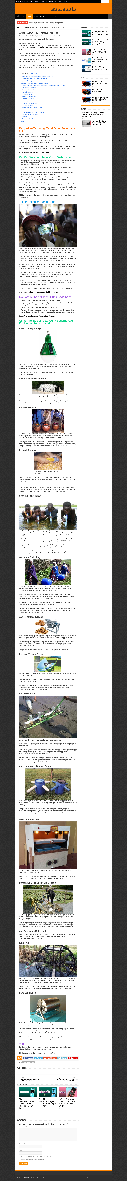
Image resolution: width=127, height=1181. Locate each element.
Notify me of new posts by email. (32, 1160)
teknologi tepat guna (28, 1062)
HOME (31, 1)
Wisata (36, 16)
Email (21, 1150)
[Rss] (99, 2)
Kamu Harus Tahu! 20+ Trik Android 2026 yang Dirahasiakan (100, 59)
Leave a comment (46, 36)
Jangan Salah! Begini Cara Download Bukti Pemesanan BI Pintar (99, 67)
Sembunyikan (33, 73)
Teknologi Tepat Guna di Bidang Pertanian (44, 292)
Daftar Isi (18, 1)
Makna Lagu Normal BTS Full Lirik (99, 90)
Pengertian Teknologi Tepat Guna (37, 152)
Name (22, 1144)
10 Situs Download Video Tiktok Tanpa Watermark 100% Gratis (67, 1102)
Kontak (36, 1)
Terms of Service (62, 1)
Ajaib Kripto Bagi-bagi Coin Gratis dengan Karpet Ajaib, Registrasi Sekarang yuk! (94, 114)
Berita (23, 16)
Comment (23, 1127)
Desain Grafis (55, 16)
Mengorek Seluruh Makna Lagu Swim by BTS (99, 83)
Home (18, 16)
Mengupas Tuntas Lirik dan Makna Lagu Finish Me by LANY (100, 99)
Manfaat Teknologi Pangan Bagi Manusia (39, 316)
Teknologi (29, 16)
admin (23, 36)
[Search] (110, 1)
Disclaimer (25, 1)
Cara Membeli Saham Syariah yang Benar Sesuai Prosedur (99, 122)
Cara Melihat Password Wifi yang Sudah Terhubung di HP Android (47, 1102)
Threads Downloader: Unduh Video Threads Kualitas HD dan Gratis (51, 23)
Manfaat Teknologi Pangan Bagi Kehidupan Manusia (66, 1079)
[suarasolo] (63, 8)
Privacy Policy (43, 1)
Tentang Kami (52, 1)
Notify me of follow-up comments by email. (36, 1156)
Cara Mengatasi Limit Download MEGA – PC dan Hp (30, 1079)
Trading (48, 16)
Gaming (42, 16)
